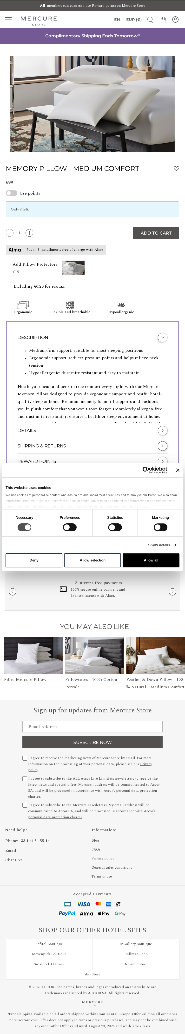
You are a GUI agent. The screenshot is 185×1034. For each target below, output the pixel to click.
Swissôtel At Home (49, 964)
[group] (92, 104)
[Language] (116, 20)
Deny (34, 560)
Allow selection (93, 560)
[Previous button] (12, 591)
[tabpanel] (92, 385)
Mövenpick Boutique (49, 954)
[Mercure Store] (39, 21)
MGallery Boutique (136, 944)
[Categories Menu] (9, 19)
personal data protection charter (55, 817)
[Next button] (172, 591)
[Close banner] (177, 470)
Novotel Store (136, 964)
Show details (159, 545)
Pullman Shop (136, 954)
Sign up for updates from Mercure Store (92, 710)
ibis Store (92, 974)
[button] (73, 268)
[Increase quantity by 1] (29, 233)
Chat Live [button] (13, 860)
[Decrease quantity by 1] (9, 233)
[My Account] (175, 20)
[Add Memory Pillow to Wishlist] (176, 169)
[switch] (70, 528)
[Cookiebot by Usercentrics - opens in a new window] (146, 470)
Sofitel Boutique (49, 944)
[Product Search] (148, 20)
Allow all (151, 560)
